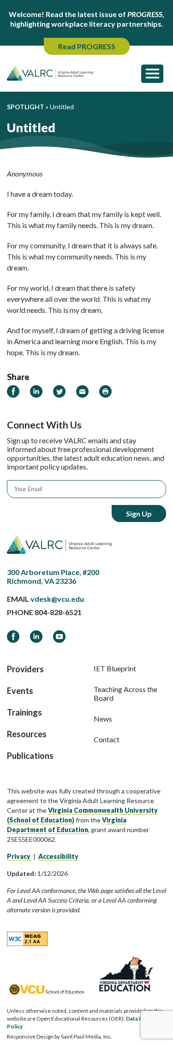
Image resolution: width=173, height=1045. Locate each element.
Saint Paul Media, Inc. (86, 1036)
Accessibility (58, 856)
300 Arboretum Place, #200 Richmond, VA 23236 (53, 576)
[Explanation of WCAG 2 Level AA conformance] (27, 938)
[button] (152, 73)
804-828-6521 (58, 612)
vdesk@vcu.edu (57, 598)
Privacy (18, 856)
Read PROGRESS (86, 46)
